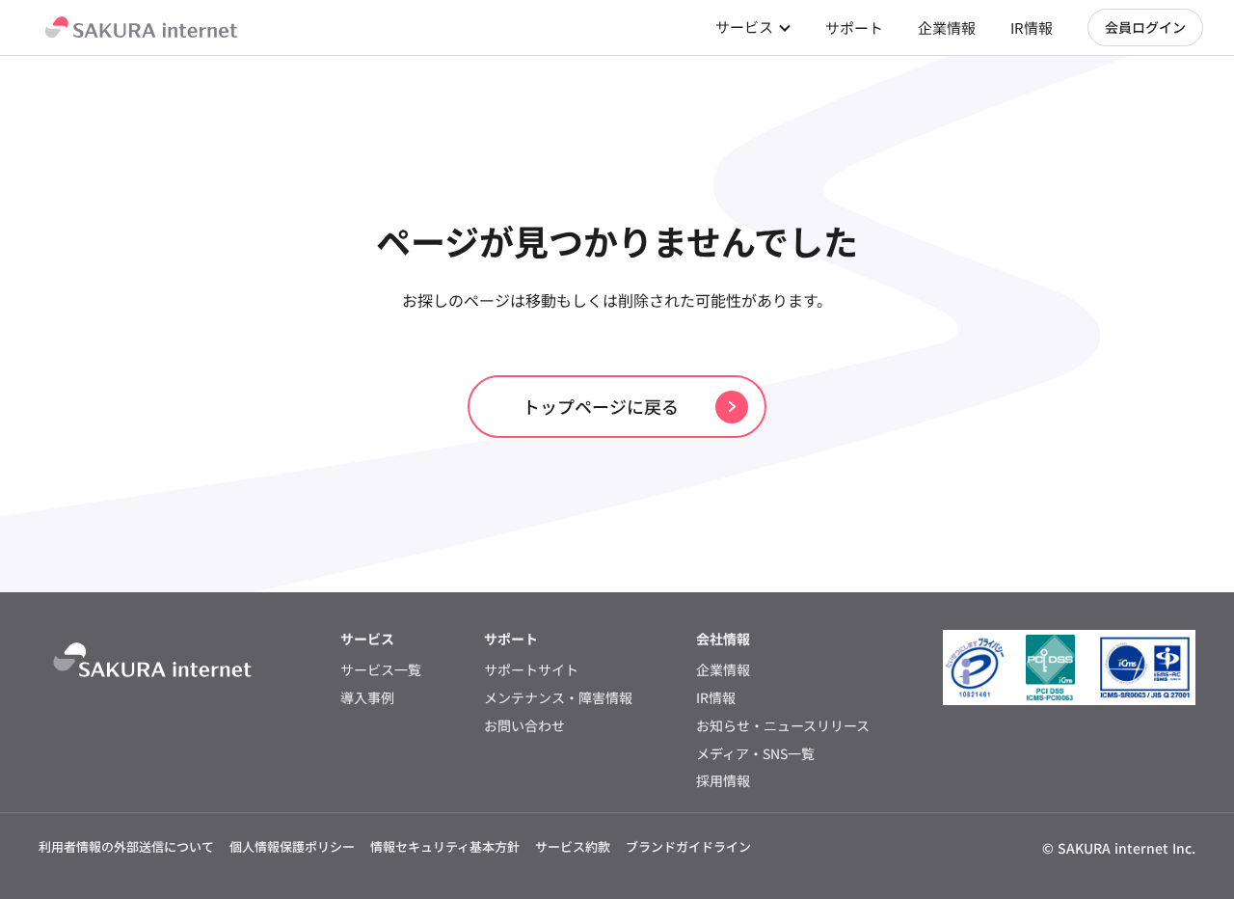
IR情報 (1031, 27)
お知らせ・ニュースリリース (783, 726)
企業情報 (947, 27)
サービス (744, 26)
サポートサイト (531, 670)
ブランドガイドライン (688, 846)
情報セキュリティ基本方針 (445, 846)
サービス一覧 (380, 670)
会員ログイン (1145, 27)
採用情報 (723, 781)
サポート (854, 27)
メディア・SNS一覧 (755, 754)
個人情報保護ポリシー (292, 846)
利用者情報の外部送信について (126, 846)
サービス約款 (572, 846)
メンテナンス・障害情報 (558, 698)
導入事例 (367, 698)
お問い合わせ (524, 726)
